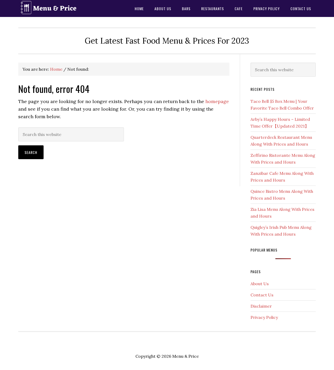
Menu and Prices (60, 8)
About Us (259, 283)
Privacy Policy (264, 317)
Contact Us (261, 294)
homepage (217, 101)
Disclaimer (261, 306)
